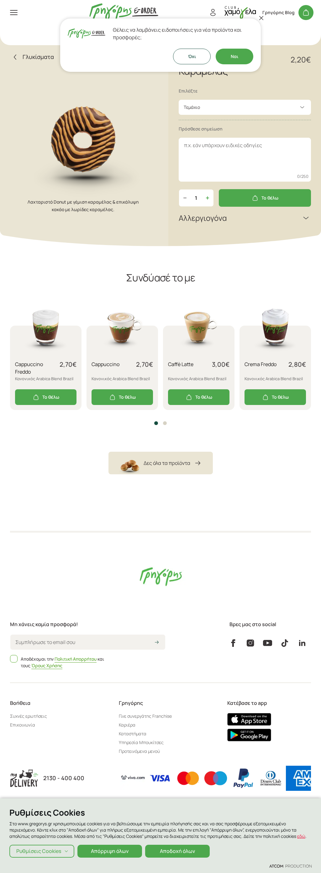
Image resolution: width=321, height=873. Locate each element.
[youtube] (267, 643)
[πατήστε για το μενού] (14, 12)
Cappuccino (105, 364)
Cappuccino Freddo (29, 368)
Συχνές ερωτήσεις (28, 716)
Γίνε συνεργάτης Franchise (145, 716)
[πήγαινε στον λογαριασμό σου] (240, 12)
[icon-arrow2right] (156, 642)
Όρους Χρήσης (46, 665)
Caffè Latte (180, 364)
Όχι (192, 56)
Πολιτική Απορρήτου (76, 659)
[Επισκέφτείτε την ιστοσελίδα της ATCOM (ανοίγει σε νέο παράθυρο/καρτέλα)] (290, 865)
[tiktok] (285, 643)
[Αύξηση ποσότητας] (207, 198)
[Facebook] (233, 643)
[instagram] (250, 643)
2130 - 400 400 (63, 778)
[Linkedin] (302, 643)
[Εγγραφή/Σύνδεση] (213, 13)
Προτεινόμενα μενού (139, 751)
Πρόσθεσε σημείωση (201, 129)
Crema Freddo (260, 364)
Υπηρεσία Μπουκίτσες (141, 742)
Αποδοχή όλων (177, 851)
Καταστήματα (132, 734)
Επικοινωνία (22, 725)
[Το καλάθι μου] (305, 12)
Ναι (234, 56)
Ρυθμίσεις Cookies (38, 851)
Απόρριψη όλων (110, 851)
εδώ (301, 836)
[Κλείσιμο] (261, 18)
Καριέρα (127, 725)
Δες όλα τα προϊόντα (167, 463)
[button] (156, 423)
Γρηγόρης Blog (278, 12)
